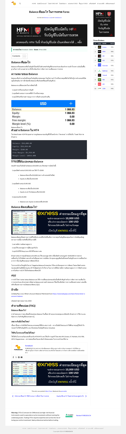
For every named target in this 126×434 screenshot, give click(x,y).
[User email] (21, 357)
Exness (104, 47)
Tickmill (104, 75)
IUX (103, 60)
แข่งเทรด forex (73, 3)
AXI (103, 84)
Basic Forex (49, 391)
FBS (103, 79)
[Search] (20, 3)
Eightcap (104, 71)
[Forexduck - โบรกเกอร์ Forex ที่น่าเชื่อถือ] (13, 3)
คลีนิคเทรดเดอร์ (110, 3)
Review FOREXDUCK (83, 415)
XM (103, 56)
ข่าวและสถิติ (100, 3)
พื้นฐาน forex (83, 3)
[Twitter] (16, 357)
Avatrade (105, 65)
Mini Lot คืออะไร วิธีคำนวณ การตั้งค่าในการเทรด (31, 396)
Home (34, 3)
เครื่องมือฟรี (92, 3)
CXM (103, 88)
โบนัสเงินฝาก (63, 3)
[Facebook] (13, 357)
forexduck (58, 17)
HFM (103, 51)
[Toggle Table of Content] (23, 56)
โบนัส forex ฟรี (53, 3)
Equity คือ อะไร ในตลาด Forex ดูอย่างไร (70, 396)
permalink (64, 391)
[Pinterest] (19, 357)
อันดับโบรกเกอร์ (41, 3)
